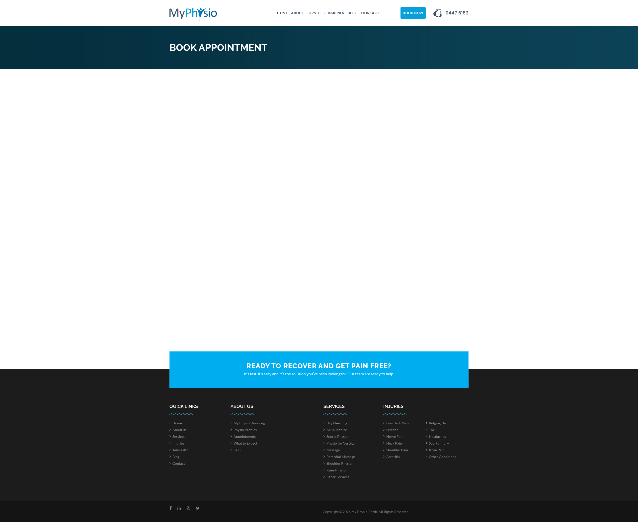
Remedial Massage (340, 457)
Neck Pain (394, 443)
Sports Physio (337, 436)
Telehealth (180, 450)
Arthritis (393, 457)
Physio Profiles (245, 430)
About (297, 12)
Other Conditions (442, 457)
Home (282, 12)
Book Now (413, 12)
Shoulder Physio (339, 463)
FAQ (237, 450)
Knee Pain (437, 450)
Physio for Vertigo (340, 443)
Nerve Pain (394, 436)
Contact (370, 12)
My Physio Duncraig (249, 423)
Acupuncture (336, 430)
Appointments (245, 436)
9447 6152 (457, 13)
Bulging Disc (438, 423)
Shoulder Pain (397, 450)
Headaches (437, 436)
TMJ (432, 430)
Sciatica (392, 430)
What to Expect (245, 443)
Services (316, 12)
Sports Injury (439, 443)
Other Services (337, 477)
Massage (333, 450)
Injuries (336, 12)
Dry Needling (336, 423)
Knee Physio (336, 470)
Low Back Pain (397, 423)
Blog (353, 12)
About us (179, 430)
